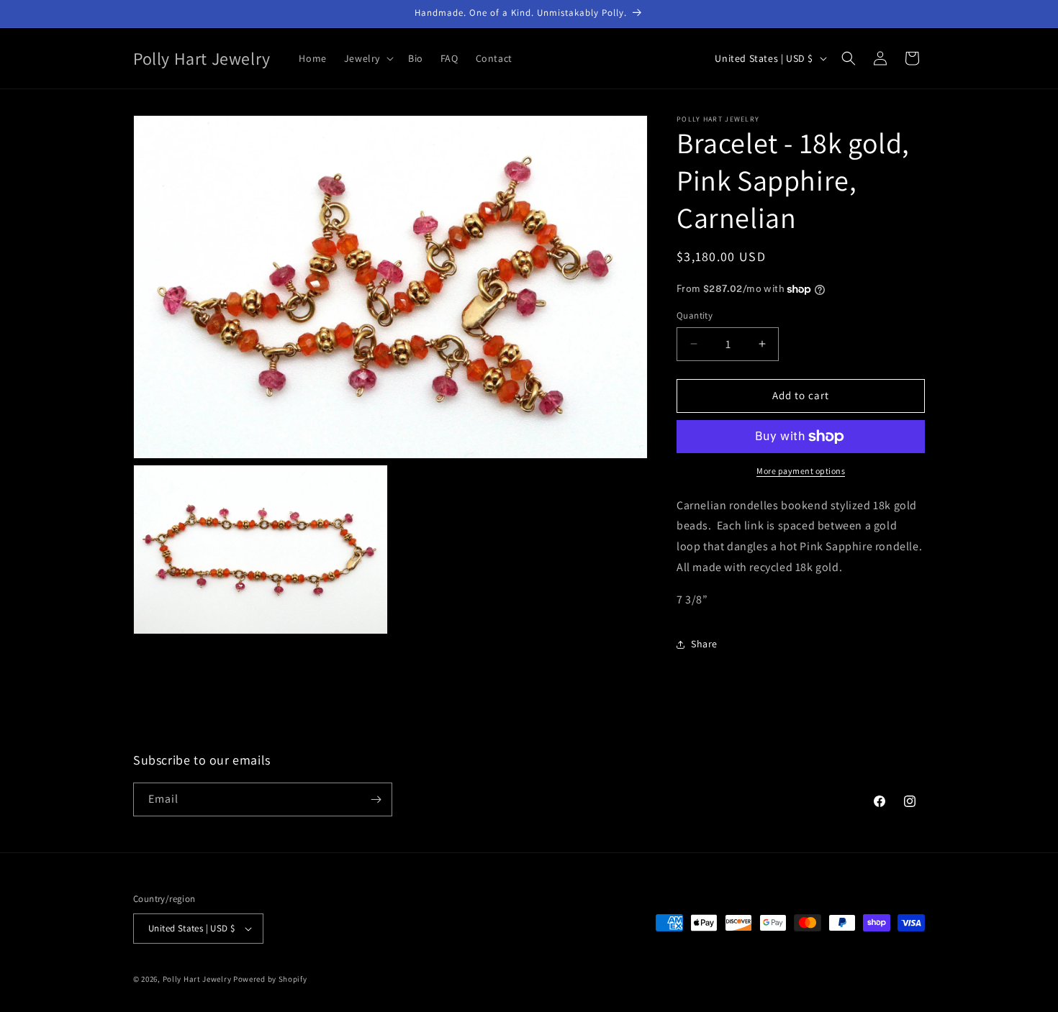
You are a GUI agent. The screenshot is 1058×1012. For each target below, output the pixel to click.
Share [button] (704, 643)
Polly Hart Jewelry (197, 979)
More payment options (800, 470)
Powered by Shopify (270, 979)
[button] (367, 58)
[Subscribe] (376, 799)
